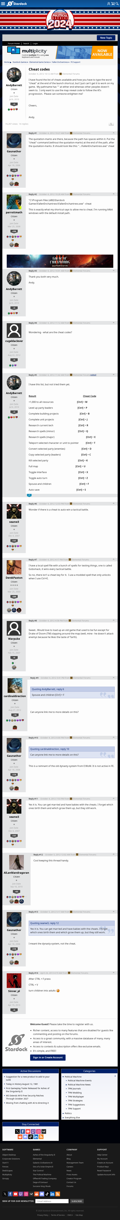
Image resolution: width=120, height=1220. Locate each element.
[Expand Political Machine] (63, 1076)
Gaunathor (14, 151)
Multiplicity (7, 1174)
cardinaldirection (15, 696)
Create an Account (105, 1162)
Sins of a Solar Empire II (43, 1166)
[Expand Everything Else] (63, 1117)
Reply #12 (38, 854)
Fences (5, 1166)
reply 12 (54, 923)
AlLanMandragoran (16, 872)
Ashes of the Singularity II (44, 1154)
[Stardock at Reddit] (20, 1136)
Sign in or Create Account (48, 1057)
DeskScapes (7, 1170)
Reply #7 (33, 559)
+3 (14, 104)
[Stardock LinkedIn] (35, 1136)
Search (26, 43)
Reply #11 (33, 798)
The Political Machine (42, 1174)
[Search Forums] (117, 3)
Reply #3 (33, 270)
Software (7, 1149)
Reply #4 (33, 322)
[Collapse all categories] (115, 1076)
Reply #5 (33, 375)
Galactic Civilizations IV (43, 1162)
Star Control (38, 1170)
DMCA (70, 1215)
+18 (14, 715)
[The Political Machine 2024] (60, 19)
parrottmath (14, 212)
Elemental (37, 1158)
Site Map (79, 1215)
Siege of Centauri (40, 1182)
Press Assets (72, 1174)
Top (114, 133)
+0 (14, 359)
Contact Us (71, 1182)
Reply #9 (34, 677)
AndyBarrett (14, 85)
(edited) (93, 375)
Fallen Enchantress (60, 62)
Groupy (5, 1178)
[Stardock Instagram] (38, 1131)
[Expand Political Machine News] (66, 1085)
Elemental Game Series (39, 62)
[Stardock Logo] (16, 3)
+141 (14, 540)
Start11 (5, 1162)
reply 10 (64, 749)
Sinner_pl (14, 991)
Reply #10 (33, 737)
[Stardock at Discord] (25, 1136)
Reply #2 (33, 194)
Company (72, 1149)
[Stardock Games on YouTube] (28, 1131)
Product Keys (103, 1166)
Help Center (102, 1154)
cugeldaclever (14, 341)
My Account (102, 1158)
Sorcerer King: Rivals (41, 1186)
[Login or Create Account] (108, 3)
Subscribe (77, 1201)
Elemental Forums (71, 73)
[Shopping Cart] (113, 3)
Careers (70, 1166)
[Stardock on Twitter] (17, 1131)
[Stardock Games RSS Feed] (41, 1136)
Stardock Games (20, 62)
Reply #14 (33, 973)
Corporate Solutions (11, 1158)
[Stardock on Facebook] (22, 1131)
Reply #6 (33, 503)
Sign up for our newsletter (18, 1201)
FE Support (75, 62)
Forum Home (14, 43)
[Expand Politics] (63, 1113)
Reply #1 (33, 133)
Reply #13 (33, 911)
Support (102, 1149)
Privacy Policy (42, 1215)
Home (6, 62)
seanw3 (14, 522)
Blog (69, 1158)
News (69, 1170)
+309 (14, 596)
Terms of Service (58, 1215)
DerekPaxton (14, 577)
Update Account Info (106, 1174)
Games (36, 1149)
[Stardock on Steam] (43, 1131)
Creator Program (74, 1178)
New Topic (106, 37)
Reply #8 (33, 620)
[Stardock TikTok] (30, 1136)
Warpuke (14, 638)
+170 (14, 170)
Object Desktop (9, 1154)
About (69, 1154)
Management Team (75, 1162)
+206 (14, 231)
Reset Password (104, 1170)
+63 (16, 891)
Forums (70, 1186)
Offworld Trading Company (45, 1178)
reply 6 (60, 689)
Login (35, 43)
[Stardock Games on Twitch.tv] (33, 1131)
